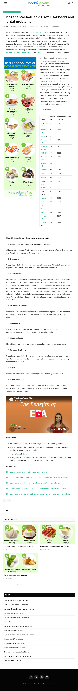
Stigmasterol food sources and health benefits (19, 635)
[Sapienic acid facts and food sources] (20, 534)
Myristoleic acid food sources (15, 575)
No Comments (45, 26)
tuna (28, 52)
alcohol (25, 454)
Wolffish (44, 170)
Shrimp (43, 177)
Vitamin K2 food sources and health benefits (18, 626)
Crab (42, 173)
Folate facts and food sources (14, 613)
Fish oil (13, 447)
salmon (41, 52)
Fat (9, 500)
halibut (23, 52)
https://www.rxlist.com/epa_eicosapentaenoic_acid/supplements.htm (33, 483)
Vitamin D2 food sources (12, 622)
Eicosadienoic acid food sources (14, 643)
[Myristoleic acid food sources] (20, 562)
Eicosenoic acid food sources (13, 639)
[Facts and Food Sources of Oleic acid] (57, 534)
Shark (43, 222)
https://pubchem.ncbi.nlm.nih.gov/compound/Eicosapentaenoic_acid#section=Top (38, 477)
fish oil (27, 374)
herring (9, 52)
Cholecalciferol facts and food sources (16, 617)
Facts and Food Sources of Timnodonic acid (18, 656)
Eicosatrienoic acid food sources (14, 648)
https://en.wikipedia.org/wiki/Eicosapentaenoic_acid (26, 472)
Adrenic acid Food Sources (12, 660)
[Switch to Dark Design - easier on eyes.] (69, 3)
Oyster (43, 188)
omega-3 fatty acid (35, 32)
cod (32, 52)
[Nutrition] (39, 3)
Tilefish (43, 202)
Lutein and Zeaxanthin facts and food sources (19, 609)
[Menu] (5, 3)
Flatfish (43, 212)
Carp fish (44, 198)
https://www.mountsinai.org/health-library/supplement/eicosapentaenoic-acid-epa (38, 494)
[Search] (72, 3)
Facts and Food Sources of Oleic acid (55, 547)
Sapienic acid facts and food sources (18, 547)
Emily (6, 26)
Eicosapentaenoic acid (12, 12)
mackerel (16, 52)
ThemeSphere (50, 684)
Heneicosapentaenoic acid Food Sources (17, 652)
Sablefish (44, 153)
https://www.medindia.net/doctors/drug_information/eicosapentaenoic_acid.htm (37, 488)
